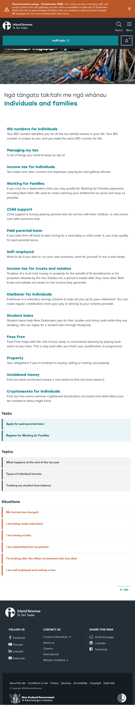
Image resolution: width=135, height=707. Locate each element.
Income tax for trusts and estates (39, 268)
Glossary (66, 683)
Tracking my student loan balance (28, 485)
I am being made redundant (24, 524)
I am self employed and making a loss (31, 570)
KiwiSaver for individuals (29, 294)
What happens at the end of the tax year (32, 462)
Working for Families (25, 183)
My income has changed (22, 512)
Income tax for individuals (31, 167)
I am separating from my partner (27, 547)
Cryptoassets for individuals (33, 391)
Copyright (95, 683)
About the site (17, 683)
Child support (19, 209)
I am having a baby (18, 535)
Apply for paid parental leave (25, 424)
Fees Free (16, 337)
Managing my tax (22, 150)
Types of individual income (23, 474)
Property (15, 358)
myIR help (109, 683)
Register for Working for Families (27, 435)
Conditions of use (38, 683)
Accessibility (80, 683)
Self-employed (20, 252)
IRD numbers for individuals (32, 129)
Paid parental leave (24, 230)
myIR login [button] (58, 40)
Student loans (20, 315)
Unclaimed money (23, 375)
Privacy (54, 683)
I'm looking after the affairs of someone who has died (41, 558)
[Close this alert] (129, 9)
